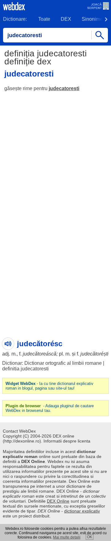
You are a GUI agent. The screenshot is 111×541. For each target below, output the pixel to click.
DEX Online (58, 501)
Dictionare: (15, 19)
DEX (66, 19)
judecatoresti (64, 88)
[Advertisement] (55, 155)
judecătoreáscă (39, 353)
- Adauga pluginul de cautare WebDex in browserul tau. (50, 408)
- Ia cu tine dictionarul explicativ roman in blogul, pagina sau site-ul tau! (49, 385)
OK (89, 537)
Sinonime (92, 19)
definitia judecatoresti (25, 368)
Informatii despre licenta (66, 440)
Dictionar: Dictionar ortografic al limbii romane (52, 363)
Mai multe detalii (66, 537)
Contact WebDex (19, 431)
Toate (44, 19)
